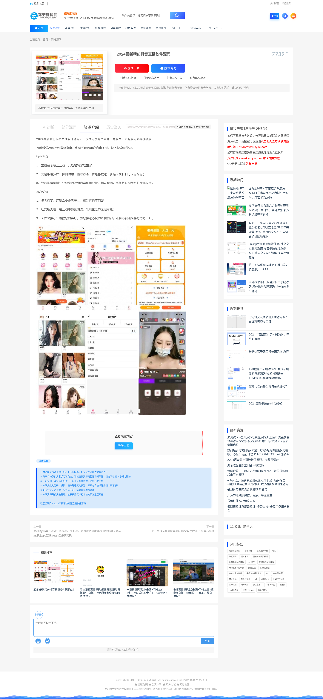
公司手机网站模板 (236, 562)
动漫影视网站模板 (266, 562)
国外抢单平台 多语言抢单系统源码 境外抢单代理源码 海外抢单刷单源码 (269, 287)
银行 (274, 551)
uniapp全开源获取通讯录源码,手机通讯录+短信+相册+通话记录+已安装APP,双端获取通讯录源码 (257, 482)
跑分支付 (244, 585)
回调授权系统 (278, 579)
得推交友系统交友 (254, 573)
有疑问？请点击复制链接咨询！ (193, 127)
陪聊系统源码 (234, 551)
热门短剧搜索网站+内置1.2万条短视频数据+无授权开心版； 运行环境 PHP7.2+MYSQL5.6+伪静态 (258, 452)
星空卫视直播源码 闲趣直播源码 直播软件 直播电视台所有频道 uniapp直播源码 (100, 592)
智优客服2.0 (258, 585)
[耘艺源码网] (45, 16)
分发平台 (271, 585)
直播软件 (43, 461)
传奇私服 (232, 585)
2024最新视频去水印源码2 (265, 403)
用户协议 (170, 684)
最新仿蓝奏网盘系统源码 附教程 (269, 351)
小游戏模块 (233, 590)
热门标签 (274, 3)
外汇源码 (232, 557)
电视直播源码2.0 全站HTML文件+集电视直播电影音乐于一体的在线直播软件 (147, 592)
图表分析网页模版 (260, 557)
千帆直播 (248, 551)
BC (267, 573)
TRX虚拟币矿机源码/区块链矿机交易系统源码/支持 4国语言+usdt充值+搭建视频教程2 (269, 374)
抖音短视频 (245, 579)
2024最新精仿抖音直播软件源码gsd (53, 589)
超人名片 (244, 557)
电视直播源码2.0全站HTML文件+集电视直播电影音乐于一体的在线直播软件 (193, 592)
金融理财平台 (262, 551)
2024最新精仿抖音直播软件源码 (70, 503)
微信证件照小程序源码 (241, 501)
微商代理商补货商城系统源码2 (268, 386)
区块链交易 (262, 590)
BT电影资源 (278, 573)
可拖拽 (282, 585)
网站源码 (56, 39)
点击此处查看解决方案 (275, 141)
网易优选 (252, 568)
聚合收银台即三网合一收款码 (245, 465)
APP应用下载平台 (236, 568)
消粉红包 (265, 579)
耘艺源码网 (46, 503)
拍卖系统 (232, 579)
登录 (39, 615)
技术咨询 (169, 68)
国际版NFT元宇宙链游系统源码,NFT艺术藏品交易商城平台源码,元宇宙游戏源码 (268, 193)
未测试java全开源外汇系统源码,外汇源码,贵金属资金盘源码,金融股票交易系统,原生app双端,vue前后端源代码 (77, 533)
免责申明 (156, 684)
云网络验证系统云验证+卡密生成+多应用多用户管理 (258, 508)
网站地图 (184, 684)
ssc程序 (251, 562)
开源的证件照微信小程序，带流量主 (249, 495)
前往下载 (133, 68)
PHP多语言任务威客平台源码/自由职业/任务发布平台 (183, 531)
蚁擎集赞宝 (265, 568)
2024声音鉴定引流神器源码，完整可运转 (253, 460)
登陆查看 (123, 445)
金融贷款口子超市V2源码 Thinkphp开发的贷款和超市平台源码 (257, 473)
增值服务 (286, 3)
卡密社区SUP (248, 590)
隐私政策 (142, 684)
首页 (40, 28)
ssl (256, 579)
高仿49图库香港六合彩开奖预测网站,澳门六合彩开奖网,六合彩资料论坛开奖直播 (269, 210)
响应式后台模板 (235, 573)
